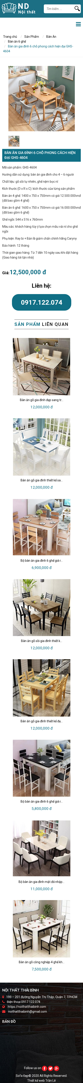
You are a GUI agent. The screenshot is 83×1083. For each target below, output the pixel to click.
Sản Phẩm (31, 36)
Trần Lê (50, 1080)
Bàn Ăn (51, 36)
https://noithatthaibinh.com (27, 1006)
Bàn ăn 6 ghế (17, 41)
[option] (41, 98)
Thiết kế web (36, 1080)
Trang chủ (10, 36)
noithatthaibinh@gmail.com (27, 1011)
